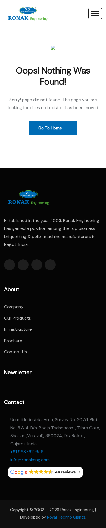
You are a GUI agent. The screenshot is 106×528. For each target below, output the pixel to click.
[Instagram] (23, 264)
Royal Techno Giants (66, 517)
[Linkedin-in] (36, 264)
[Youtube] (50, 264)
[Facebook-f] (9, 264)
